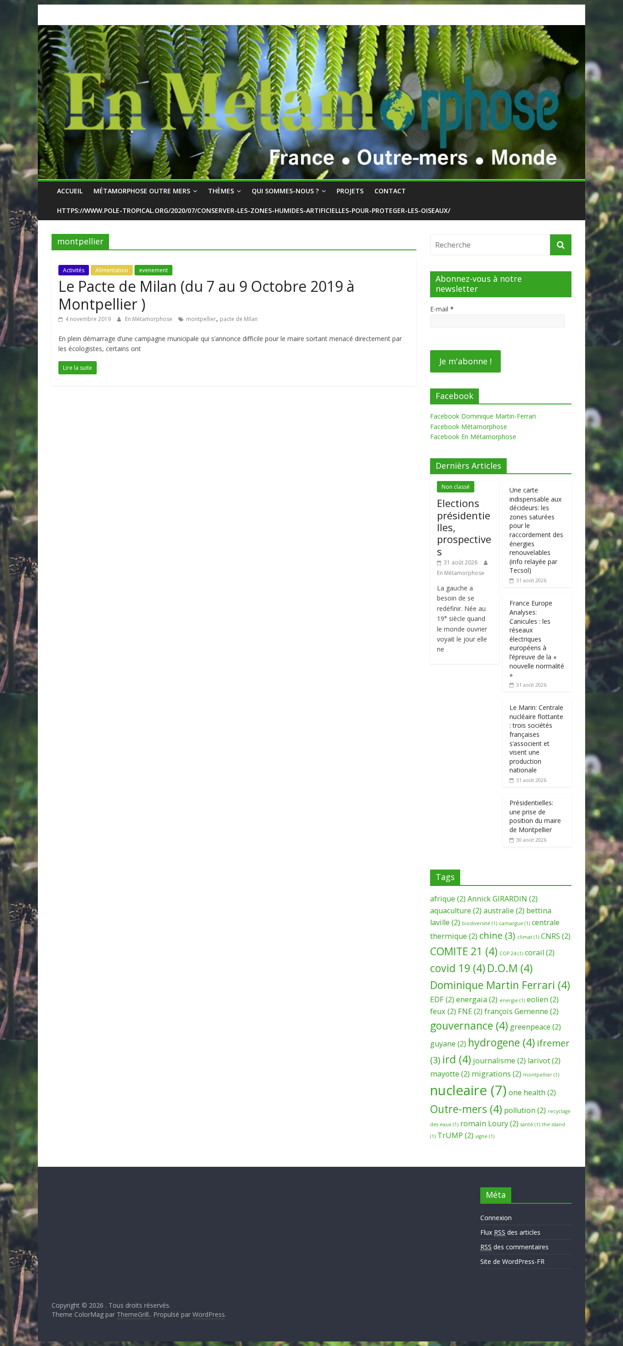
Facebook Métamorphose (468, 426)
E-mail (442, 309)
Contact (390, 190)
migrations (496, 1074)
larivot (544, 1061)
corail (540, 952)
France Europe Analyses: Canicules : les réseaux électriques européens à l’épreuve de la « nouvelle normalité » (536, 639)
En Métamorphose (149, 319)
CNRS (556, 936)
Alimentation (111, 270)
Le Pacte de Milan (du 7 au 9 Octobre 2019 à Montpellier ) (206, 294)
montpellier (201, 319)
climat (528, 937)
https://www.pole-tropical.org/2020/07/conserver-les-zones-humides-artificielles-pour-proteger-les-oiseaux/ (253, 210)
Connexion (496, 1217)
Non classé (455, 487)
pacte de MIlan (239, 319)
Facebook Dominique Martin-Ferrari (483, 416)
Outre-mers (466, 1109)
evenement (153, 270)
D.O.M (510, 968)
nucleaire (468, 1090)
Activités (73, 270)
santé (530, 1124)
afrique (448, 899)
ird (456, 1059)
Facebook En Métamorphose (473, 436)
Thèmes (221, 190)
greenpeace (535, 1027)
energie (512, 1000)
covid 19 (457, 968)
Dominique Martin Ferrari (500, 985)
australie (503, 911)
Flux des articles (510, 1232)
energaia (477, 999)
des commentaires (514, 1246)
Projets (350, 190)
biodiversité (479, 923)
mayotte (450, 1074)
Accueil (70, 190)
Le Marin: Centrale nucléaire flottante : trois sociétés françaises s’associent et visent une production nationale (536, 738)
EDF (442, 999)
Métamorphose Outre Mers (141, 190)
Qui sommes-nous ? (285, 190)
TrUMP (455, 1135)
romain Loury (489, 1123)
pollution (525, 1110)
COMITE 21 (464, 951)
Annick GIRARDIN (502, 899)
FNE (470, 1011)
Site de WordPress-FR (512, 1261)
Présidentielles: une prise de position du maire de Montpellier (535, 816)
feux (443, 1011)
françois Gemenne (521, 1011)
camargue (514, 923)
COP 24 (511, 953)
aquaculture (456, 911)
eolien (543, 999)
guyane (448, 1044)
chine (497, 935)
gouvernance (469, 1025)
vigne (484, 1136)
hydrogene (501, 1042)
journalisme (499, 1061)
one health (532, 1092)
